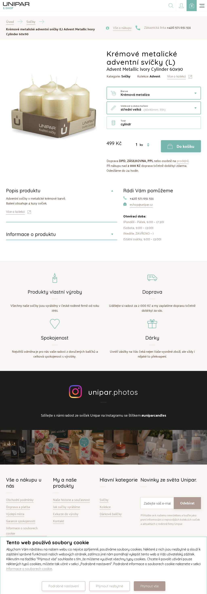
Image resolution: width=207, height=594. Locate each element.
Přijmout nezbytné (109, 586)
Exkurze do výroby (65, 514)
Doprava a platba (18, 507)
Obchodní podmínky (20, 500)
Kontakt (58, 521)
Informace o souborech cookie (22, 530)
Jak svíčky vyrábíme (66, 507)
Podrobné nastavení (64, 586)
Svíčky (104, 500)
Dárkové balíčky (111, 514)
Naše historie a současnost (71, 500)
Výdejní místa (15, 514)
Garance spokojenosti (20, 521)
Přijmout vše (149, 586)
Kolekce (105, 507)
